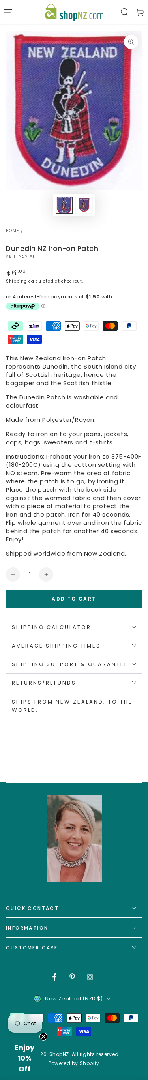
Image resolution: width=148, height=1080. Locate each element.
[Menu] (8, 12)
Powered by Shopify (74, 1063)
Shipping (16, 281)
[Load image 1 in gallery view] (64, 205)
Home (12, 231)
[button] (124, 12)
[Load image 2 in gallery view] (84, 205)
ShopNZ (59, 1054)
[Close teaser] (43, 1037)
